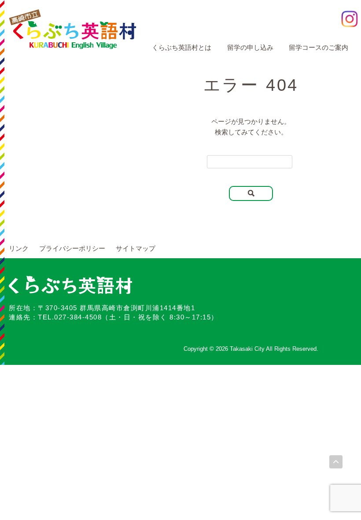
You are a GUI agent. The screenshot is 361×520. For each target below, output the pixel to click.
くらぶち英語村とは (181, 47)
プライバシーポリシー (72, 248)
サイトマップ (135, 248)
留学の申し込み (250, 47)
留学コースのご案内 (318, 47)
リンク (19, 248)
